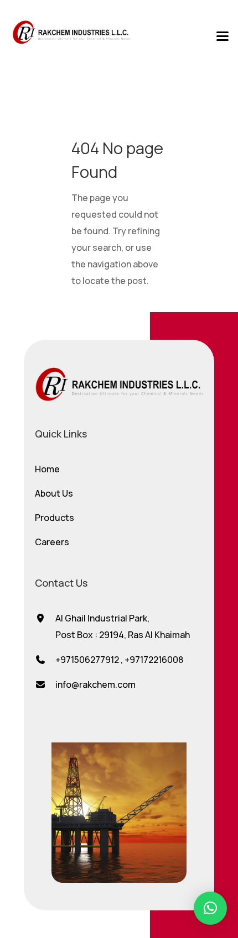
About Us (54, 493)
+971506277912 (87, 660)
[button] (210, 908)
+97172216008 (154, 660)
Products (54, 518)
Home (47, 469)
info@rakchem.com (95, 684)
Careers (52, 542)
